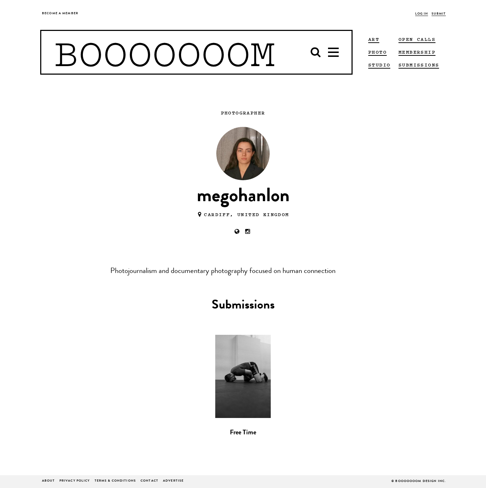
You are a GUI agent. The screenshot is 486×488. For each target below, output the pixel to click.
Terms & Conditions (115, 481)
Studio (379, 64)
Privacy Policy (74, 481)
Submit (439, 14)
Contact (149, 481)
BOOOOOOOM (164, 52)
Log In (421, 14)
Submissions (418, 64)
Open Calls (416, 39)
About (48, 481)
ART (373, 39)
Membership (416, 52)
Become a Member (60, 13)
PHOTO (377, 52)
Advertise (173, 481)
